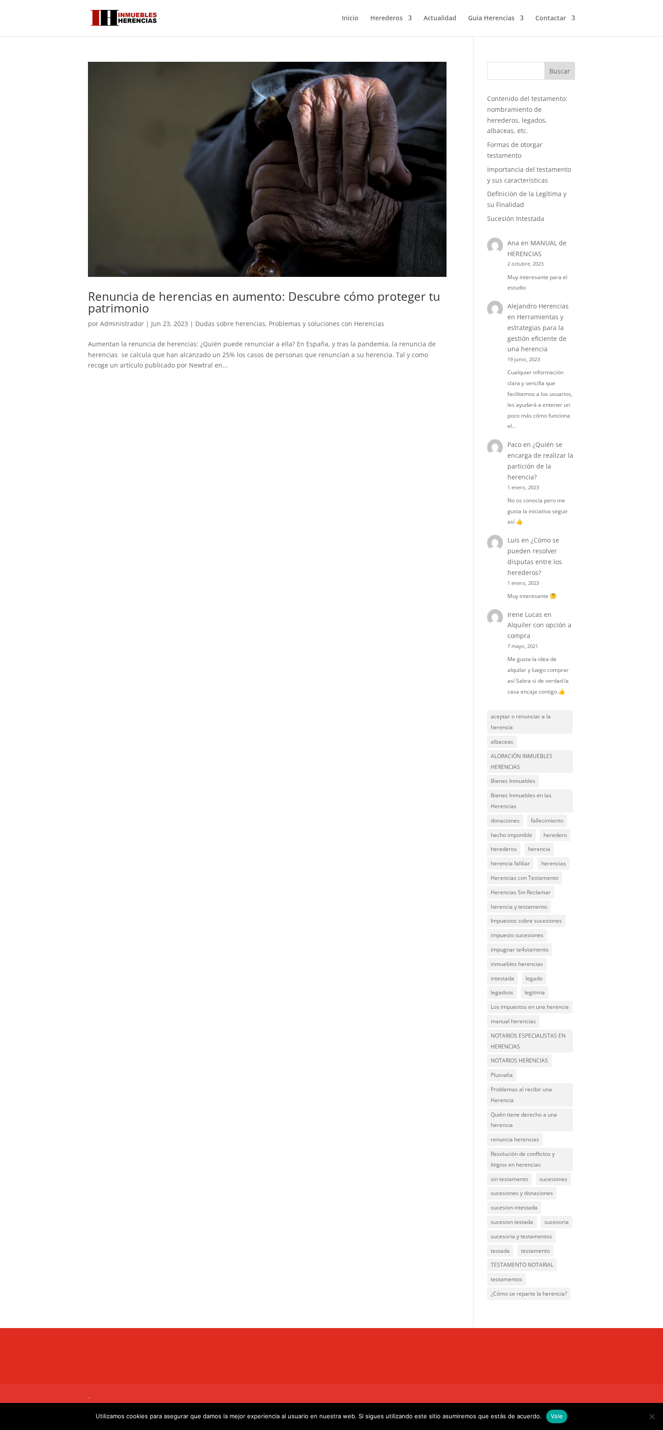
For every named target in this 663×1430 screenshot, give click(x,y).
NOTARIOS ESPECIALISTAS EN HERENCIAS (528, 1041)
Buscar (559, 71)
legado (534, 978)
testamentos (506, 1279)
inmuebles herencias (517, 964)
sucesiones (553, 1179)
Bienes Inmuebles (513, 781)
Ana (513, 243)
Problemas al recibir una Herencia (521, 1094)
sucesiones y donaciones (522, 1193)
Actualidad (440, 18)
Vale (557, 1416)
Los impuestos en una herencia (530, 1007)
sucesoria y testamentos (521, 1236)
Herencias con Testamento (524, 878)
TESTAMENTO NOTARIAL (522, 1265)
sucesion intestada (514, 1207)
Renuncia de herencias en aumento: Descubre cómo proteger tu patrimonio (264, 302)
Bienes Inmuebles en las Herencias (521, 800)
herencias (553, 863)
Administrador (122, 323)
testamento (535, 1251)
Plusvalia (502, 1075)
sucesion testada (512, 1222)
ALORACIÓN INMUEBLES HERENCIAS (521, 761)
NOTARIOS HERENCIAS (519, 1060)
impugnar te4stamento (519, 949)
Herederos (386, 18)
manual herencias (513, 1021)
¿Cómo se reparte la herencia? (529, 1293)
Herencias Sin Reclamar (521, 892)
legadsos (502, 992)
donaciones (505, 820)
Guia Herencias (491, 18)
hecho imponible (511, 835)
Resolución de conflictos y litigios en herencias (523, 1159)
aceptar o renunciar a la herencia (521, 722)
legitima (535, 992)
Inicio (350, 18)
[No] (651, 1416)
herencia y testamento (519, 906)
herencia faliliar (510, 863)
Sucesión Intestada (515, 218)
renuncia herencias (515, 1139)
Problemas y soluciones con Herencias (326, 323)
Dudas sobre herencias (230, 323)
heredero (555, 835)
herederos (504, 849)
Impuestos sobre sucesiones (526, 920)
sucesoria (556, 1222)
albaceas (502, 741)
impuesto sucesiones (517, 935)
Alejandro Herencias (538, 306)
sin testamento (509, 1179)
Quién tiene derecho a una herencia (524, 1120)
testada (500, 1251)
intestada (502, 978)
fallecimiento (547, 820)
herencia (539, 849)
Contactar (550, 18)
